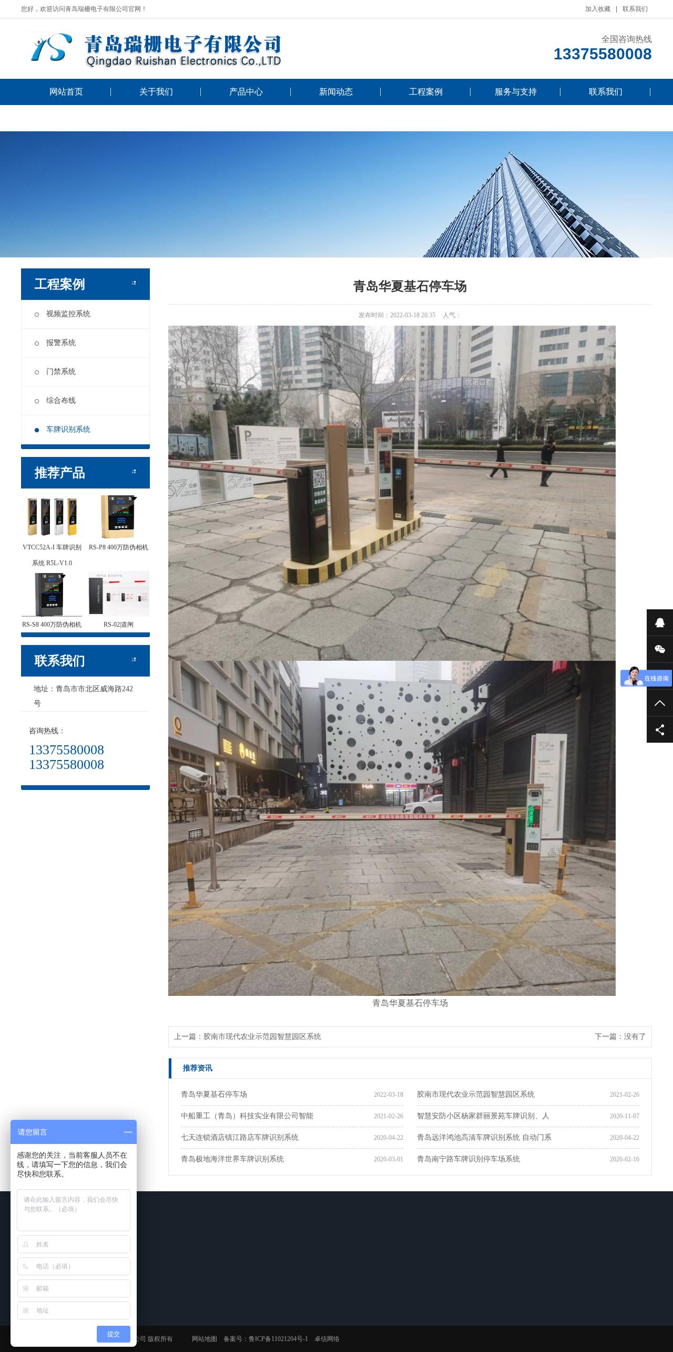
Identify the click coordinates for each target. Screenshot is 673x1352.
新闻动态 (336, 91)
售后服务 (346, 1304)
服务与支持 (516, 91)
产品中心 (246, 91)
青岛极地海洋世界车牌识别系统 (232, 1159)
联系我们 (635, 9)
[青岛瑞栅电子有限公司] (178, 48)
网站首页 (66, 91)
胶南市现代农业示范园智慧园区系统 (262, 1037)
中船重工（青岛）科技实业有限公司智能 (247, 1116)
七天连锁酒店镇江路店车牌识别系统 (240, 1137)
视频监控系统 (68, 314)
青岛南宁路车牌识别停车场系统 (468, 1159)
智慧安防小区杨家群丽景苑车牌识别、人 (483, 1116)
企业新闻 (197, 1318)
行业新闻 (197, 1304)
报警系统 (61, 343)
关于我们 (156, 91)
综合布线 (61, 400)
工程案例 (426, 91)
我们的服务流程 (66, 117)
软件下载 (346, 1318)
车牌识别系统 (68, 429)
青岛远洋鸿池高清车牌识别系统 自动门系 (484, 1137)
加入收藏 (597, 9)
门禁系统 (61, 372)
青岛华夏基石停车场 (214, 1094)
